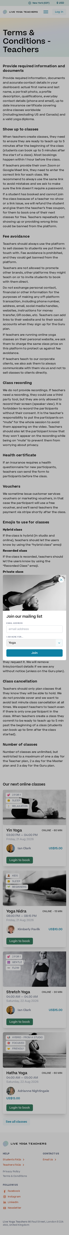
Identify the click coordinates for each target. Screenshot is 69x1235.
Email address (14, 623)
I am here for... (14, 637)
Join (34, 653)
